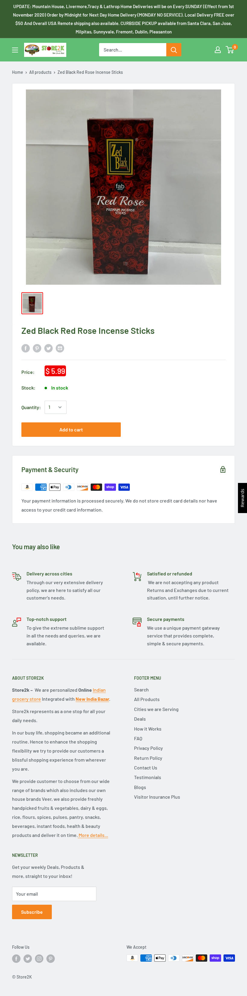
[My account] (218, 49)
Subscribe (32, 912)
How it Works (147, 728)
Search (141, 689)
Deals (140, 719)
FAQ (138, 738)
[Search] (173, 49)
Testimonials (147, 777)
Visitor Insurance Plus (157, 797)
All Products (147, 699)
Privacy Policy (148, 748)
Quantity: (31, 407)
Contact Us (145, 767)
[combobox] (132, 49)
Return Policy (148, 758)
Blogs (140, 787)
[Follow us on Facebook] (16, 958)
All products (40, 72)
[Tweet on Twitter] (48, 347)
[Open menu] (15, 50)
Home (17, 72)
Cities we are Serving (156, 709)
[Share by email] (60, 347)
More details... (93, 835)
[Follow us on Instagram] (39, 958)
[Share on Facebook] (25, 347)
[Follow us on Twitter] (27, 958)
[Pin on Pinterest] (37, 347)
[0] (230, 49)
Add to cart (71, 429)
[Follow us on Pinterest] (50, 958)
